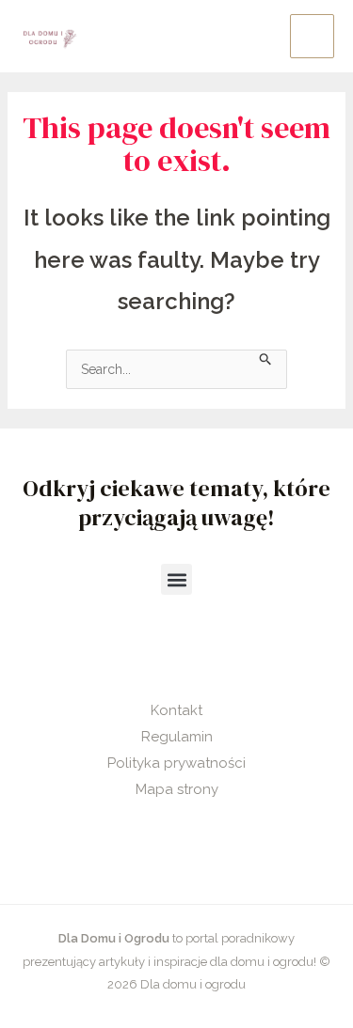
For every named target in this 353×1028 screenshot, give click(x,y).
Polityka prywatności (176, 763)
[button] (176, 579)
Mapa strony (177, 789)
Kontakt (176, 710)
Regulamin (177, 736)
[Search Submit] (266, 358)
